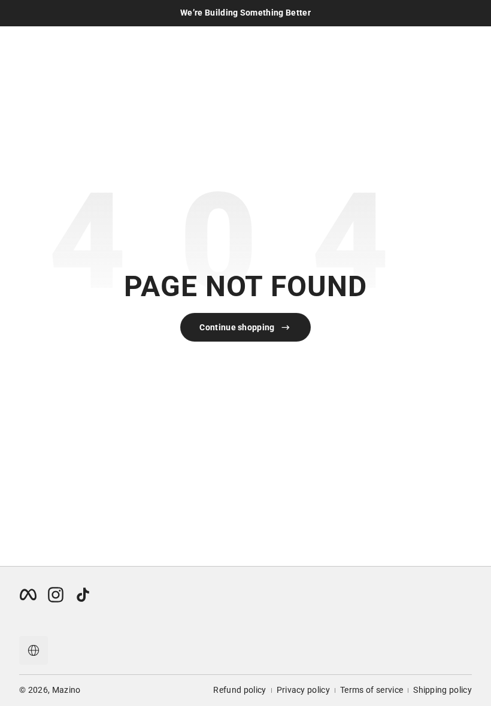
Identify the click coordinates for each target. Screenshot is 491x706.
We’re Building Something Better (245, 12)
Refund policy (239, 690)
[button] (33, 650)
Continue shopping (236, 327)
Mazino (66, 690)
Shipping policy (442, 690)
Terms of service (371, 690)
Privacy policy (303, 690)
